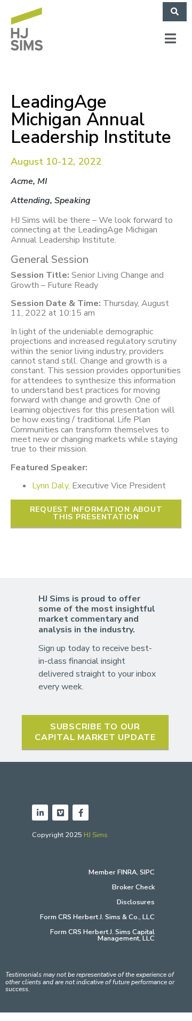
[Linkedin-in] (40, 813)
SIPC (147, 872)
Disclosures (136, 902)
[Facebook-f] (81, 813)
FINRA (127, 872)
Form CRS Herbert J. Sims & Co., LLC (97, 917)
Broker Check (133, 887)
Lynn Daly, (51, 486)
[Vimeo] (60, 813)
